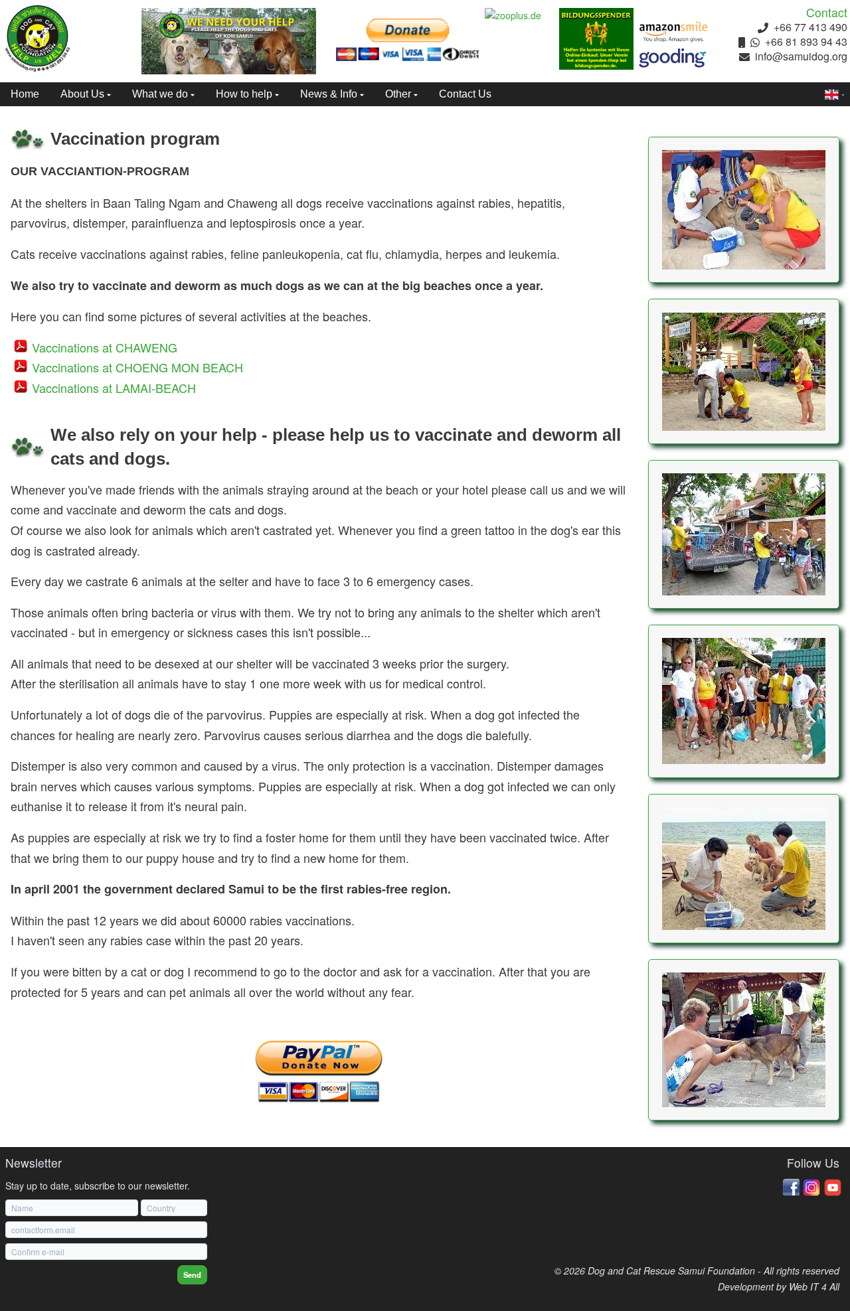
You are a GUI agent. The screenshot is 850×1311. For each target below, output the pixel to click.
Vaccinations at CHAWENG (104, 347)
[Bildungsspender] (596, 39)
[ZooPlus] (522, 16)
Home (25, 94)
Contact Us (465, 94)
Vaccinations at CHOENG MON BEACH (137, 367)
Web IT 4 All (814, 1286)
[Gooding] (673, 57)
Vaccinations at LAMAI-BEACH (114, 387)
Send (192, 1274)
